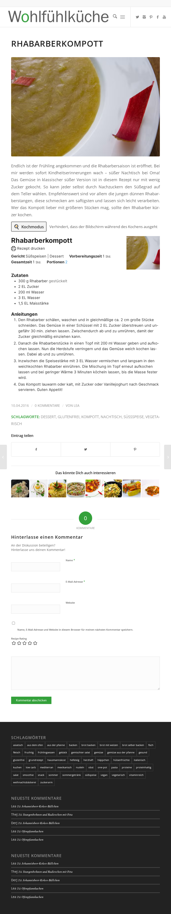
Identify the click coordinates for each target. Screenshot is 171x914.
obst (91, 767)
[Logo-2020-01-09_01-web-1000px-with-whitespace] (58, 17)
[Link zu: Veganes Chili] (95, 489)
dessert (48, 416)
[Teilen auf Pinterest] (135, 449)
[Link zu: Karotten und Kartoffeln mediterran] (132, 489)
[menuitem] (112, 17)
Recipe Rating (19, 638)
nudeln (80, 767)
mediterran (46, 767)
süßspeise (134, 416)
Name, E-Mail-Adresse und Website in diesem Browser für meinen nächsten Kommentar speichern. (75, 629)
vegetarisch (118, 775)
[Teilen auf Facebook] (36, 449)
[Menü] (122, 17)
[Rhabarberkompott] (85, 106)
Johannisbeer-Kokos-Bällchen (40, 806)
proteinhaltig (143, 767)
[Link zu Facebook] (157, 17)
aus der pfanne (56, 745)
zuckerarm (46, 782)
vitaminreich (136, 775)
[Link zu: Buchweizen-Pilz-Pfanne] (76, 489)
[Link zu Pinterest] (151, 17)
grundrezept (36, 760)
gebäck (63, 752)
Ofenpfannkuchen (32, 831)
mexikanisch (64, 767)
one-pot (102, 767)
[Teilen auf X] (85, 449)
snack (41, 775)
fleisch (16, 752)
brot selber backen (133, 745)
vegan (104, 775)
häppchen (103, 760)
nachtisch (111, 416)
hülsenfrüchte (121, 760)
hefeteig (74, 760)
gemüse (98, 752)
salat (15, 775)
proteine (127, 767)
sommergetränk (71, 775)
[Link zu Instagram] (144, 17)
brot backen (88, 745)
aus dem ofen (35, 745)
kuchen (17, 767)
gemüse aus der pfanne (120, 752)
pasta (114, 767)
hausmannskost (56, 760)
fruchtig (29, 752)
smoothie (28, 775)
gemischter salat (80, 752)
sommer (53, 775)
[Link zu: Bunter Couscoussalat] (57, 489)
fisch (150, 745)
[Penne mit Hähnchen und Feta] (3, 457)
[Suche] (112, 17)
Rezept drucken (30, 248)
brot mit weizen (109, 745)
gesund (143, 752)
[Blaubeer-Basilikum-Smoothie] (167, 457)
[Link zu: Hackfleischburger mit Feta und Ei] (39, 489)
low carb (31, 767)
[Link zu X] (137, 17)
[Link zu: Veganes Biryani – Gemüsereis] (113, 489)
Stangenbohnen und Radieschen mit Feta (48, 814)
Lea (76, 405)
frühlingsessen (46, 752)
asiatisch (18, 745)
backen (73, 745)
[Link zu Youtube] (164, 17)
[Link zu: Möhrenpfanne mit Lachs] (150, 489)
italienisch (139, 760)
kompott (90, 416)
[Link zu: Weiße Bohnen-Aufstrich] (20, 489)
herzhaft (88, 760)
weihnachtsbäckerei (24, 782)
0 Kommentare (47, 405)
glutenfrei (68, 416)
